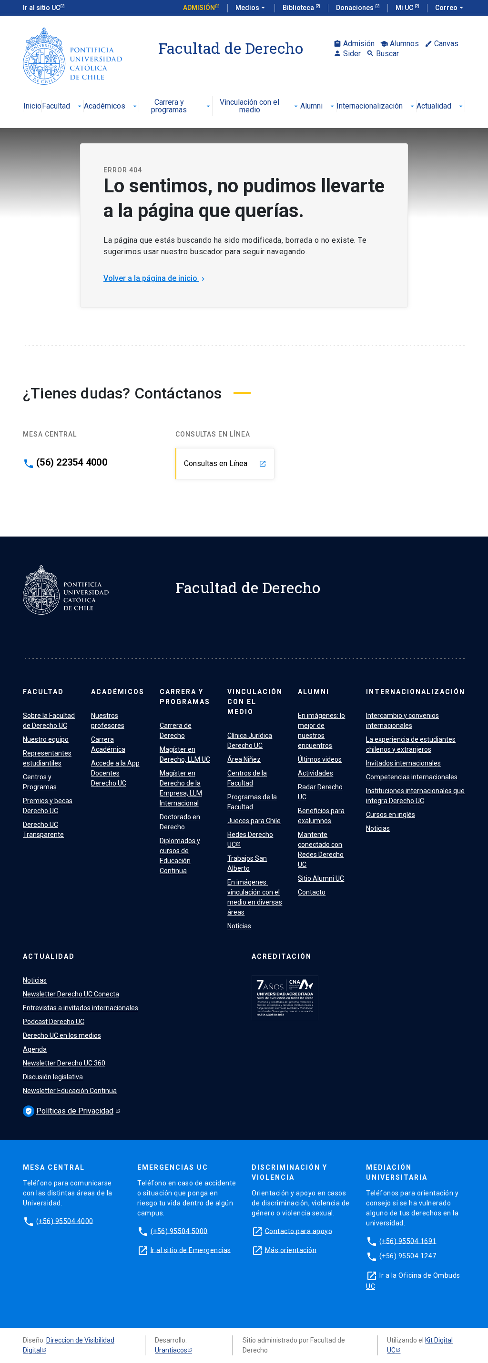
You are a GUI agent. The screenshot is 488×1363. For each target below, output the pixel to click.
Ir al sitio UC (41, 7)
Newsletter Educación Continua (70, 1090)
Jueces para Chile (254, 821)
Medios (251, 7)
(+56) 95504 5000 (179, 1230)
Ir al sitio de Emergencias (191, 1250)
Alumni (318, 106)
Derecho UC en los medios (62, 1035)
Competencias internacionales (412, 777)
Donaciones (355, 7)
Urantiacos (171, 1350)
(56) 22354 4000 (71, 462)
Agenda (35, 1049)
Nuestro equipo (46, 739)
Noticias (239, 926)
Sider (347, 53)
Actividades (315, 773)
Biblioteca (299, 7)
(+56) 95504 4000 (64, 1220)
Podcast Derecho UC (53, 1021)
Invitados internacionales (403, 763)
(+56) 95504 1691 (408, 1240)
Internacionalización (376, 106)
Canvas (441, 43)
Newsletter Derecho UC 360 (64, 1063)
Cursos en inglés (390, 814)
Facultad (62, 106)
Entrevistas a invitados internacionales (80, 1008)
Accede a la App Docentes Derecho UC (115, 773)
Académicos (111, 106)
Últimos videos (320, 759)
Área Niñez (244, 759)
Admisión (199, 7)
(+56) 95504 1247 (408, 1256)
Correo (450, 7)
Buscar (382, 53)
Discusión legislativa (53, 1077)
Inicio (32, 106)
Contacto (311, 892)
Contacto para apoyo (299, 1230)
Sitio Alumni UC (321, 878)
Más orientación (291, 1250)
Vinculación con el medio (260, 106)
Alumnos (399, 43)
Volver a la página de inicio (155, 278)
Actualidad (441, 106)
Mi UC (405, 7)
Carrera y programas (181, 106)
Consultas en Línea (225, 463)
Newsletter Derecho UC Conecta (71, 994)
